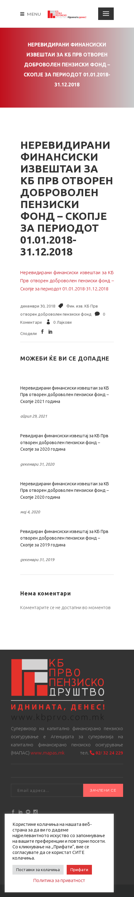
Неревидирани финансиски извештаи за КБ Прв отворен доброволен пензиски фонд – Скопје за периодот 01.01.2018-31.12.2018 (67, 280)
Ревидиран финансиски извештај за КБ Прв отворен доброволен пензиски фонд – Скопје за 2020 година (64, 442)
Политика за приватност (59, 880)
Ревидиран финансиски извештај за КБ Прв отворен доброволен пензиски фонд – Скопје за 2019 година (64, 538)
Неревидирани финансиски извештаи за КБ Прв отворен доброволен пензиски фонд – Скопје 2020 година (64, 490)
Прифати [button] (79, 869)
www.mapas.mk (48, 752)
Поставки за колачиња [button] (38, 869)
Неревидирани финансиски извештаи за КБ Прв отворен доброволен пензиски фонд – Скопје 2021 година (64, 394)
